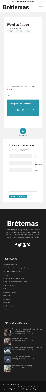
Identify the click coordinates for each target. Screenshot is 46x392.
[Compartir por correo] (33, 110)
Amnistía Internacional (10, 264)
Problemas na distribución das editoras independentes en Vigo (27, 330)
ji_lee (8, 95)
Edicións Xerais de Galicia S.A (19, 237)
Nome (37, 157)
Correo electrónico (38, 164)
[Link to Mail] (37, 386)
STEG (5, 309)
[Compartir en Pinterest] (28, 110)
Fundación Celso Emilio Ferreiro (13, 278)
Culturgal (6, 275)
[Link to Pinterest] (28, 386)
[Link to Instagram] (25, 386)
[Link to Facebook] (21, 386)
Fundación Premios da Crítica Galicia (15, 282)
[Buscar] (35, 7)
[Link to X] (18, 386)
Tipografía (19, 32)
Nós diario (6, 302)
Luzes (5, 289)
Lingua (10, 32)
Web (36, 170)
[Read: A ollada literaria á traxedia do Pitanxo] (7, 350)
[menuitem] (35, 7)
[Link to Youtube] (31, 386)
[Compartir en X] (17, 110)
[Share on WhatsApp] (23, 110)
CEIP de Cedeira (17, 235)
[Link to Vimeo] (34, 386)
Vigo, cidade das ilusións (21, 356)
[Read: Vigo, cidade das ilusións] (7, 359)
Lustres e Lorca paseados (21, 338)
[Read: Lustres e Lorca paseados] (7, 341)
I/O (19, 384)
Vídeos (28, 32)
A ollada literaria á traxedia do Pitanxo (27, 347)
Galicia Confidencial (9, 285)
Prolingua (6, 299)
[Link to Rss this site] (41, 386)
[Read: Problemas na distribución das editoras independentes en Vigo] (7, 332)
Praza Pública (7, 296)
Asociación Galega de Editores (13, 271)
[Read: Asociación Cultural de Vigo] (7, 369)
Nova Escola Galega (9, 292)
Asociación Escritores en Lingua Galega (16, 268)
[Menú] (40, 7)
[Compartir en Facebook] (12, 110)
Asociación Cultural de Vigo (22, 366)
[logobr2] (19, 7)
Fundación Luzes (8, 306)
